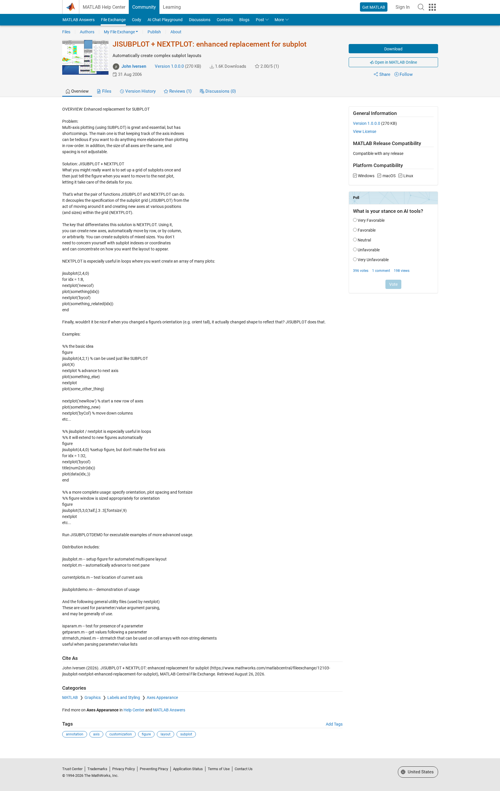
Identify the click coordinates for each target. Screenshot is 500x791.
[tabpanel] (250, 426)
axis (96, 734)
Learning (172, 7)
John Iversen (134, 66)
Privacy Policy (123, 769)
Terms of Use (219, 769)
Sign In (403, 7)
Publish (154, 32)
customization (120, 734)
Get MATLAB (373, 7)
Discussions (199, 19)
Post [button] (260, 19)
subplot (186, 734)
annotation (74, 734)
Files (66, 32)
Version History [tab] (140, 91)
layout (165, 734)
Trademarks (97, 769)
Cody (136, 19)
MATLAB (70, 697)
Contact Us (244, 769)
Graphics (93, 697)
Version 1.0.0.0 (169, 66)
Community (144, 7)
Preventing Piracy (154, 769)
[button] (421, 7)
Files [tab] (106, 91)
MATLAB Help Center (104, 7)
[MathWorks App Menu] (432, 7)
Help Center (134, 710)
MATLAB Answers (78, 19)
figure (146, 734)
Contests (225, 19)
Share (384, 74)
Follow (406, 74)
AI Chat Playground (165, 19)
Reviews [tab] (180, 91)
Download (393, 49)
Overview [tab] (79, 91)
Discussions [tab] (220, 91)
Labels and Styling (124, 697)
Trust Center (72, 769)
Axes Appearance (162, 697)
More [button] (279, 19)
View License (364, 131)
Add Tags (334, 724)
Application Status (188, 769)
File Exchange (113, 19)
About (175, 32)
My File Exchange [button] (119, 32)
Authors (87, 32)
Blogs (244, 19)
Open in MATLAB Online (395, 62)
